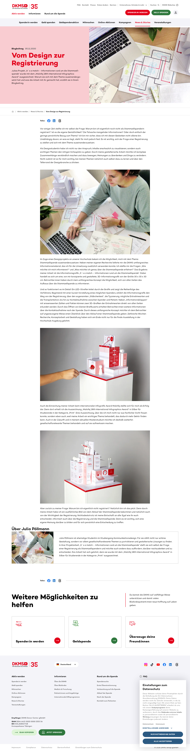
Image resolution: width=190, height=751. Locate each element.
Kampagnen (125, 22)
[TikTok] (152, 664)
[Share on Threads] (59, 120)
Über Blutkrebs (60, 685)
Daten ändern (102, 5)
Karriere (113, 5)
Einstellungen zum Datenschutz (88, 747)
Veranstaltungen (162, 22)
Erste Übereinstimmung (106, 685)
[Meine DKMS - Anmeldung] (175, 12)
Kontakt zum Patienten (106, 701)
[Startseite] (13, 111)
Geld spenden (48, 22)
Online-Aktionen (106, 22)
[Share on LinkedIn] (54, 120)
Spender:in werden (28, 22)
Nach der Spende (104, 697)
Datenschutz (46, 747)
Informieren (35, 13)
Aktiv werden (18, 13)
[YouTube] (158, 664)
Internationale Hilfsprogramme (67, 697)
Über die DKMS (60, 681)
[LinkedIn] (170, 664)
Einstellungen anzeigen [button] (156, 728)
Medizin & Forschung (62, 689)
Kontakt (85, 5)
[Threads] (176, 664)
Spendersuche (103, 681)
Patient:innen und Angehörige (66, 693)
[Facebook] (164, 664)
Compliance (31, 747)
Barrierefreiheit (64, 747)
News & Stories (142, 22)
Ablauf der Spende (104, 693)
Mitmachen (88, 22)
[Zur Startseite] (25, 6)
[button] (57, 640)
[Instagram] (145, 664)
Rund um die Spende (54, 13)
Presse (93, 5)
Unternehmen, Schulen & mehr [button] (132, 5)
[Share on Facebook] (48, 120)
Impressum (16, 747)
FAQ (79, 5)
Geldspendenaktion (69, 22)
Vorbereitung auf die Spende (108, 689)
